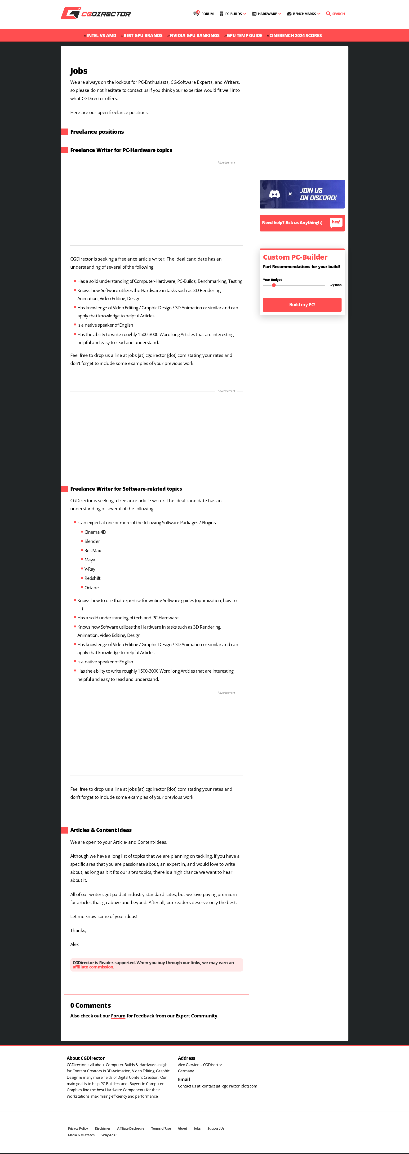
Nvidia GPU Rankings (195, 35)
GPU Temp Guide (244, 35)
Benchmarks (304, 14)
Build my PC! (302, 304)
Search (338, 14)
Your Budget (272, 280)
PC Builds (233, 14)
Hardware (267, 14)
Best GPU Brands (143, 35)
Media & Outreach (81, 1135)
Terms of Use (161, 1129)
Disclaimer (102, 1129)
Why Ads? (109, 1135)
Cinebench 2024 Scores (295, 35)
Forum (207, 14)
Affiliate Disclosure (130, 1129)
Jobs (197, 1129)
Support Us (216, 1129)
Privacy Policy (78, 1129)
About (182, 1129)
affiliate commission (93, 967)
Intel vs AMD (101, 35)
